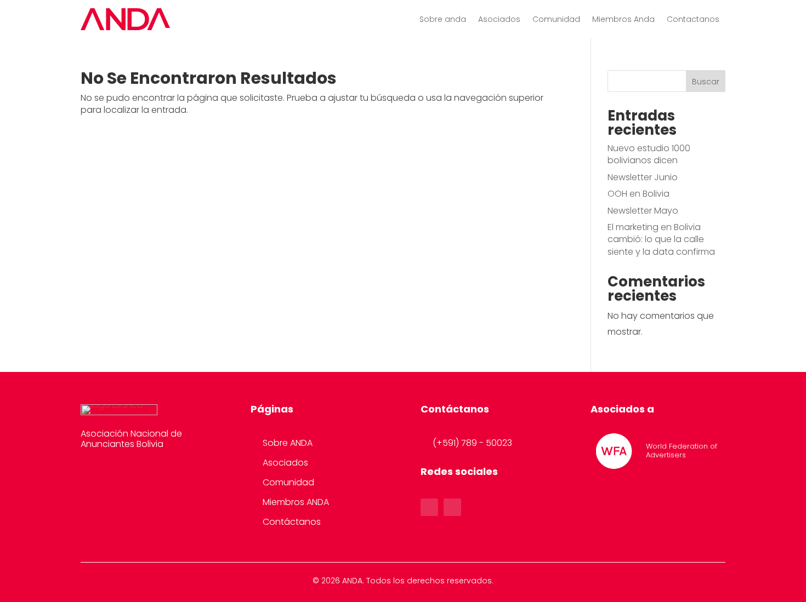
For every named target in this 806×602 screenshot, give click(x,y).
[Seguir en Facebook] (429, 507)
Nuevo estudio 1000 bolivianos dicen (649, 154)
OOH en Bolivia (638, 193)
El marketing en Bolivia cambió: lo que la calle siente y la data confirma (661, 239)
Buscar (705, 81)
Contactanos (693, 20)
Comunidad (556, 20)
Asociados (499, 20)
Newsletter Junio (643, 177)
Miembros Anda (623, 20)
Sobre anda (442, 20)
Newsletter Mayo (643, 210)
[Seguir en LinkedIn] (452, 507)
